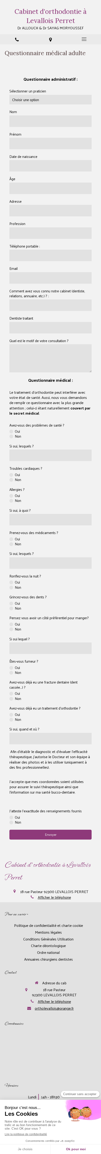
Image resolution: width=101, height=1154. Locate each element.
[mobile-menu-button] (84, 39)
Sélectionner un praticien (27, 90)
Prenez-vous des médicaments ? (33, 532)
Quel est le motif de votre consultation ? (39, 340)
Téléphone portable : (24, 246)
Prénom (15, 134)
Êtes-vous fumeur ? (23, 661)
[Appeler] (17, 39)
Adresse (15, 201)
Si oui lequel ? (19, 638)
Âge (12, 178)
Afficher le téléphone (54, 897)
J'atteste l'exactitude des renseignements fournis (45, 810)
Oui (17, 431)
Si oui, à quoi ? (20, 510)
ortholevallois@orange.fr (54, 1008)
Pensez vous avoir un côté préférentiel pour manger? (49, 617)
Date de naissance (23, 156)
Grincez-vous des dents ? (28, 596)
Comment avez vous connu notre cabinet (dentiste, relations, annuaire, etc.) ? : (47, 293)
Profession (17, 223)
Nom (13, 111)
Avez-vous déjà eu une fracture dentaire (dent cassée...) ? (43, 685)
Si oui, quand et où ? (24, 728)
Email (13, 268)
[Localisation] (50, 39)
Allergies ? (17, 489)
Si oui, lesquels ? (21, 445)
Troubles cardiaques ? (25, 468)
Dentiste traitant (21, 318)
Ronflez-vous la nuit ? (25, 575)
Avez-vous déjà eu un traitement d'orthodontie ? (45, 708)
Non (18, 436)
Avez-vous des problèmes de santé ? (36, 425)
